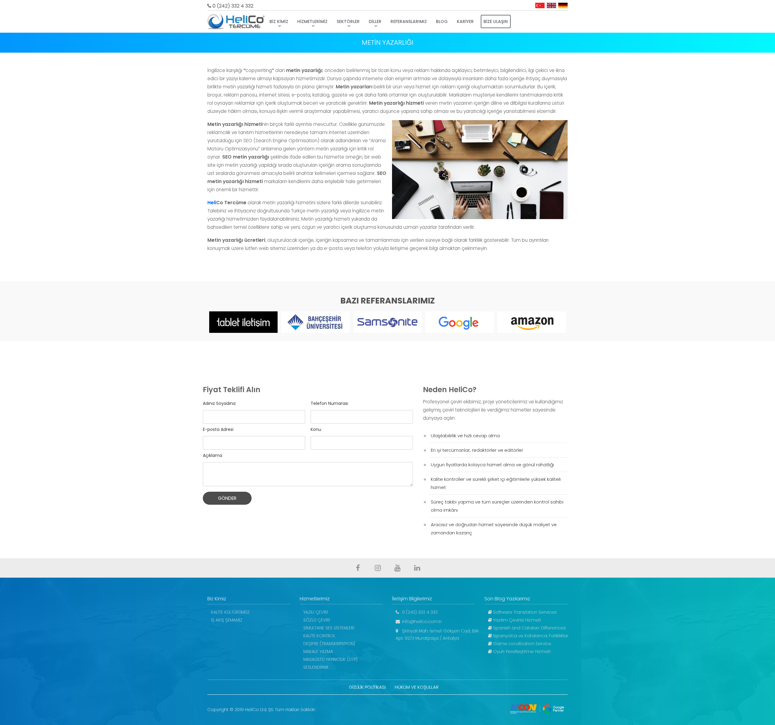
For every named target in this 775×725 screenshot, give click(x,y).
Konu (316, 429)
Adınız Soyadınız (219, 403)
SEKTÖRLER (348, 21)
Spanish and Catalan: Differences (529, 628)
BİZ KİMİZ (278, 21)
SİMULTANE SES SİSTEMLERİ (328, 628)
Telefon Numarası (329, 403)
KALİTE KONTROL (319, 636)
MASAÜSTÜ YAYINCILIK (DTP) (330, 659)
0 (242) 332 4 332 (232, 5)
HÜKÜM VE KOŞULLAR (417, 687)
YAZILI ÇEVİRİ (315, 612)
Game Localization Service (521, 644)
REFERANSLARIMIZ (409, 21)
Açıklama (212, 455)
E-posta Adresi (218, 429)
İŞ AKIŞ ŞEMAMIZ (226, 620)
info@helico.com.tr (421, 621)
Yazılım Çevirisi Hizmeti (516, 620)
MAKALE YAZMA (318, 651)
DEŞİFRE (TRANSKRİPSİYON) (329, 644)
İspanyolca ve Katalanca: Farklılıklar (530, 636)
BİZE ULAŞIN (495, 21)
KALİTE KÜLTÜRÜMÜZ (230, 612)
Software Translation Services (524, 612)
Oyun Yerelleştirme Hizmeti (521, 651)
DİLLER (375, 21)
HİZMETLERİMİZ (312, 21)
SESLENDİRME (316, 667)
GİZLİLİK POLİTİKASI (367, 687)
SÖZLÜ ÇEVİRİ (316, 620)
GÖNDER (227, 498)
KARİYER (465, 21)
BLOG (442, 21)
